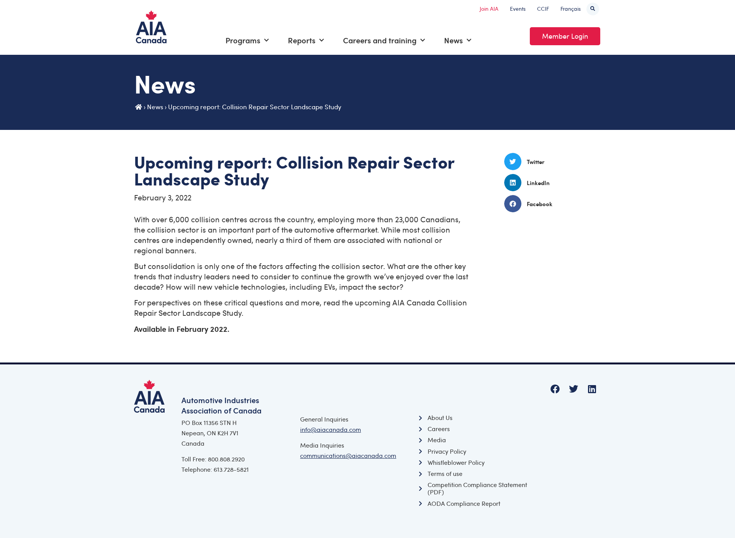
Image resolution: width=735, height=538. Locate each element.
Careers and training (379, 40)
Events (518, 8)
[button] (592, 9)
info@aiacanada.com (330, 429)
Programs (242, 40)
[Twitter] (573, 389)
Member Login (565, 36)
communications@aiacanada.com (348, 455)
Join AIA (489, 8)
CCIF (543, 8)
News (453, 40)
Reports (301, 40)
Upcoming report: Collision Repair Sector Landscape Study (254, 106)
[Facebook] (555, 389)
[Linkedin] (592, 389)
